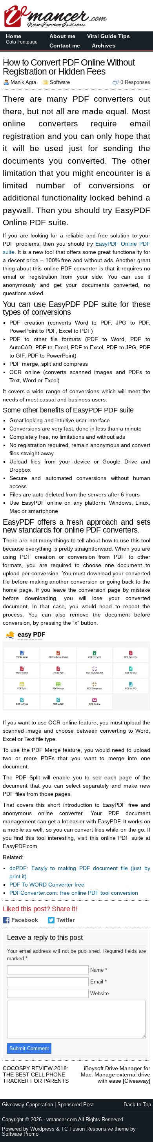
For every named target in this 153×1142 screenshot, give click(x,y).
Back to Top (137, 1104)
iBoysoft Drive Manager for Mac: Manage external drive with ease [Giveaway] (115, 1068)
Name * (98, 970)
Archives (103, 45)
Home (22, 39)
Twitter (65, 920)
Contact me (64, 45)
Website (99, 993)
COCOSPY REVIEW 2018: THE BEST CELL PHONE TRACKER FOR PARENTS (36, 1068)
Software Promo (20, 1134)
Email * (98, 982)
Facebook (24, 920)
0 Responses (135, 82)
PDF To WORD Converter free (46, 884)
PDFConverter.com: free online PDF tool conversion (73, 893)
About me (62, 36)
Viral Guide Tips (108, 36)
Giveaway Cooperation (27, 1104)
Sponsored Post (75, 1104)
